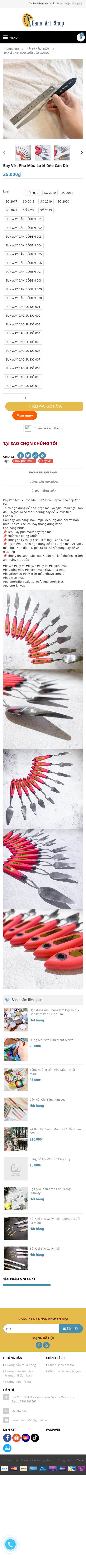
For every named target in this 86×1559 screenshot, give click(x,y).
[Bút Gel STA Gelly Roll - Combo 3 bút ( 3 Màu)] (16, 1228)
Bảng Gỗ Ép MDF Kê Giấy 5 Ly (50, 1159)
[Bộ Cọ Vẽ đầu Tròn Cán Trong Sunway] (16, 1198)
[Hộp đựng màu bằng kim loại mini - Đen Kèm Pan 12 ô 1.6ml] (16, 1019)
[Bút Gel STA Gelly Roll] (16, 1257)
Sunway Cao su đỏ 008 (23, 368)
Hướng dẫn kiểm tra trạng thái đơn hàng (19, 1373)
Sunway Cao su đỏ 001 (23, 307)
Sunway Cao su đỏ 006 (23, 351)
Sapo (80, 1460)
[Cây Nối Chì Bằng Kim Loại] (16, 1108)
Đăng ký (77, 3)
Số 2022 (28, 210)
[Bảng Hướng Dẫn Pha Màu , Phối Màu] (16, 1079)
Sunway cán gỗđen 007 (24, 272)
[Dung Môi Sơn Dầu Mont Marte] (16, 1049)
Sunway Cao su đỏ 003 (23, 324)
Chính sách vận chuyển (64, 1371)
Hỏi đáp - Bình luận (43, 491)
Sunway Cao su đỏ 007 (23, 359)
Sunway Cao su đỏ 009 (23, 377)
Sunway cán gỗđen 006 (24, 263)
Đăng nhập (63, 3)
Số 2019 (46, 201)
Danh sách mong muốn (41, 3)
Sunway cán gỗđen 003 (24, 236)
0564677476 (19, 1411)
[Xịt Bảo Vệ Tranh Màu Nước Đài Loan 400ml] (16, 1138)
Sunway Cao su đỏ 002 (23, 315)
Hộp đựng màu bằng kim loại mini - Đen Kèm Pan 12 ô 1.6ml (54, 1012)
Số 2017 (11, 201)
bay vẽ (46, 461)
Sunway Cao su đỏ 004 (23, 333)
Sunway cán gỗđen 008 (24, 280)
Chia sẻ (9, 457)
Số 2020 (63, 201)
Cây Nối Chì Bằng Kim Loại (48, 1099)
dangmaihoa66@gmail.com (30, 1420)
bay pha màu (24, 461)
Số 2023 (46, 210)
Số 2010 (50, 193)
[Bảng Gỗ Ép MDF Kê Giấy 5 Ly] (16, 1168)
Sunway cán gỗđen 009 (24, 289)
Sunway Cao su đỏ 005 (23, 342)
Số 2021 (11, 210)
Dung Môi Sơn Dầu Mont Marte (51, 1040)
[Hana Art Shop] (43, 20)
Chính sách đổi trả (61, 1365)
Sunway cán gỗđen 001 (24, 219)
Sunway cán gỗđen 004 (24, 245)
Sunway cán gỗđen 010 (24, 298)
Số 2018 (28, 201)
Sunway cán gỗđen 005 (24, 254)
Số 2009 (32, 193)
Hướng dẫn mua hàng (43, 482)
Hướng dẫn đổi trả (18, 1382)
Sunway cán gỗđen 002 (24, 228)
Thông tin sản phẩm (43, 472)
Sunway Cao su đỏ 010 (23, 386)
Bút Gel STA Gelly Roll (45, 1249)
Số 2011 (67, 193)
